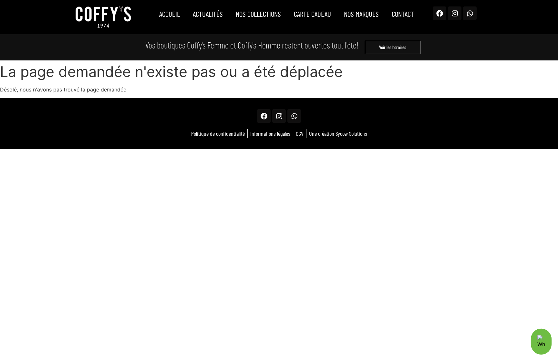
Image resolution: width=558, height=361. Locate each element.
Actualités (208, 13)
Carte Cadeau (312, 13)
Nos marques (361, 13)
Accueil (169, 13)
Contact (403, 13)
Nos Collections (258, 13)
